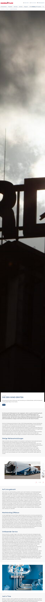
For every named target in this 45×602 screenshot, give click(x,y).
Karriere (20, 6)
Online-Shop (32, 6)
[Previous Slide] (36, 482)
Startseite (2, 9)
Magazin (26, 6)
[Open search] (38, 6)
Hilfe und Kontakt (33, 2)
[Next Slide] (43, 482)
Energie (7, 9)
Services (15, 6)
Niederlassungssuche (41, 2)
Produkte (10, 6)
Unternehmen (4, 6)
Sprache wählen (26, 2)
